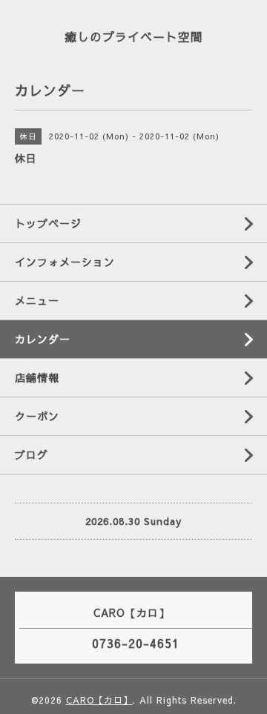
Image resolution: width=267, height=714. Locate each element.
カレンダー (42, 338)
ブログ (31, 454)
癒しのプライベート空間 (134, 36)
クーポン (37, 416)
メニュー (37, 300)
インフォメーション (65, 261)
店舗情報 (37, 377)
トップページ (48, 223)
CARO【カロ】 (99, 700)
